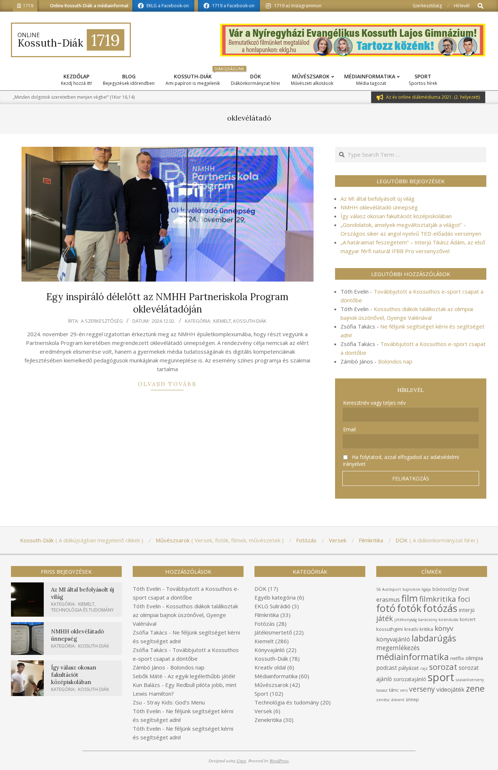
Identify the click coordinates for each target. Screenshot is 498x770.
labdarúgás (434, 638)
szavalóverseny (470, 679)
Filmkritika (266, 614)
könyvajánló (393, 639)
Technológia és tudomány (82, 610)
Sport (261, 693)
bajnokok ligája (416, 589)
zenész (383, 699)
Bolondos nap (395, 361)
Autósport (391, 589)
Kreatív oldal (270, 667)
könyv (444, 628)
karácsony (427, 619)
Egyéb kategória (275, 597)
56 (378, 589)
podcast (386, 668)
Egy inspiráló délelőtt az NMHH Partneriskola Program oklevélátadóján (167, 303)
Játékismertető (273, 632)
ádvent (397, 699)
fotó (386, 608)
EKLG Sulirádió (272, 606)
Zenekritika (268, 719)
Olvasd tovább (167, 384)
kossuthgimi (389, 629)
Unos (241, 760)
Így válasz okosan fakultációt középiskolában (396, 216)
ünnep (412, 699)
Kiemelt (222, 321)
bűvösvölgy (444, 589)
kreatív (411, 629)
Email (349, 429)
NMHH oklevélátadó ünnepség (379, 207)
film (409, 598)
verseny (422, 689)
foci (464, 599)
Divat (463, 589)
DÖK (260, 588)
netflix (457, 658)
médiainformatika (412, 657)
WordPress (279, 760)
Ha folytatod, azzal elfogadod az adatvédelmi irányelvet (401, 460)
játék (384, 618)
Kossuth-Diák (249, 321)
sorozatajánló (409, 679)
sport (441, 677)
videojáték (450, 689)
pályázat (408, 667)
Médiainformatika (275, 676)
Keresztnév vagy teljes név (374, 402)
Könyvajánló (269, 649)
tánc (393, 690)
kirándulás (448, 619)
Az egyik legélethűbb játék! (201, 676)
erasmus (388, 600)
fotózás (440, 608)
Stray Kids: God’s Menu (176, 702)
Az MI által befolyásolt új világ (378, 198)
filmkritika (437, 599)
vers (404, 690)
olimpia (474, 657)
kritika (426, 629)
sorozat (443, 666)
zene (475, 688)
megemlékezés (398, 648)
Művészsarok (271, 684)
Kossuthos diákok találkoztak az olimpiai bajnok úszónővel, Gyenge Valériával (185, 614)
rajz (424, 668)
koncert (467, 619)
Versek (263, 711)
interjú (467, 609)
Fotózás (264, 623)
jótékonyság (405, 619)
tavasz (382, 690)
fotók (409, 608)
